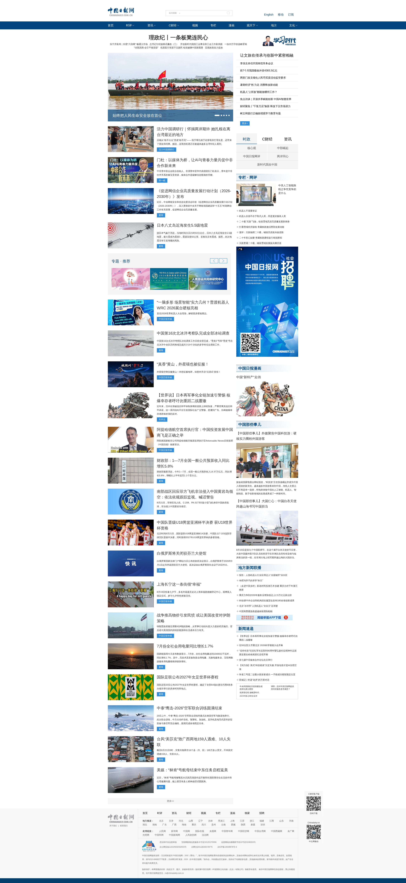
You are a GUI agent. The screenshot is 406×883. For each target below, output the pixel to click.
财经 (188, 813)
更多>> (170, 801)
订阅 (291, 14)
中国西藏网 (276, 831)
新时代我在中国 (267, 164)
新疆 (253, 824)
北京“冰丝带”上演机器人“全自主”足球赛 (258, 606)
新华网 (174, 831)
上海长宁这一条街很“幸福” (179, 584)
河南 (291, 821)
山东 (281, 821)
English (268, 14)
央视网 (213, 831)
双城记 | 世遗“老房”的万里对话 (254, 680)
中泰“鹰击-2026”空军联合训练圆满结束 (189, 708)
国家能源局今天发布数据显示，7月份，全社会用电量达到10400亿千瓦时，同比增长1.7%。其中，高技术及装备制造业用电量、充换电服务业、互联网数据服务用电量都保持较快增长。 (195, 658)
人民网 (162, 831)
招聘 (261, 813)
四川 (204, 824)
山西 (191, 821)
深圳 (263, 824)
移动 (281, 14)
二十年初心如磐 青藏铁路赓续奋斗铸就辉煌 (260, 237)
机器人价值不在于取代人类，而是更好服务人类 (262, 216)
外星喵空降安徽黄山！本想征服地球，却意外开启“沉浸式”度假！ (189, 372)
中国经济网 (243, 831)
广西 (174, 824)
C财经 (173, 25)
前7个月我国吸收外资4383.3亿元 (258, 70)
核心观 (251, 148)
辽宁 (200, 821)
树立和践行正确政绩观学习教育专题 (260, 113)
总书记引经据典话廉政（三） (164, 44)
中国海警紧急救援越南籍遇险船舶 (255, 611)
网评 (253, 177)
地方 (274, 25)
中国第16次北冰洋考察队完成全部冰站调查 (193, 333)
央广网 (291, 831)
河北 (181, 821)
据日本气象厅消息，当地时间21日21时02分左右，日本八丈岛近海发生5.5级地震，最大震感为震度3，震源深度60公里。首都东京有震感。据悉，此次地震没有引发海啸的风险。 (194, 237)
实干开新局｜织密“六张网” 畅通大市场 (129, 44)
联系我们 (124, 826)
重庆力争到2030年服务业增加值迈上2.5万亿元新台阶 (265, 595)
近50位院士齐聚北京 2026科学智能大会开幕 (261, 645)
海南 (184, 824)
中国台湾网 (260, 831)
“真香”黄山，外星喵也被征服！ (183, 364)
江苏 (242, 821)
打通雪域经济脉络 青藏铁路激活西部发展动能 (261, 227)
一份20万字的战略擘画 (235, 44)
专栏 (213, 25)
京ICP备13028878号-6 (227, 847)
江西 (271, 821)
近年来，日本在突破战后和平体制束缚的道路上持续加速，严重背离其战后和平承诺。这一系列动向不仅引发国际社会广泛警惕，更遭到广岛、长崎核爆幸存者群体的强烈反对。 (194, 410)
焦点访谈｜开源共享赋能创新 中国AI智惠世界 (265, 99)
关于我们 (113, 826)
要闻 (161, 215)
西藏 (233, 824)
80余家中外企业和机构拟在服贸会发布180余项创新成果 (266, 600)
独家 (247, 813)
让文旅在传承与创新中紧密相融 (266, 55)
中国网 (186, 831)
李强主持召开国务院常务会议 (256, 63)
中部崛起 (282, 148)
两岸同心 (282, 156)
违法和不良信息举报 (168, 842)
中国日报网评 (251, 156)
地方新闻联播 (249, 567)
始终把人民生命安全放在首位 (137, 115)
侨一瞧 (162, 180)
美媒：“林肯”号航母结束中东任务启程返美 (192, 770)
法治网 (205, 835)
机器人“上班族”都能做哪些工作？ (258, 92)
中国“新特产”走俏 (248, 377)
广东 (164, 824)
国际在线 (199, 831)
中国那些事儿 (249, 424)
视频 (195, 25)
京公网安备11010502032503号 (173, 847)
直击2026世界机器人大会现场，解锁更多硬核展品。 (183, 313)
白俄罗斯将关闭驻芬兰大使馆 (181, 553)
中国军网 (159, 835)
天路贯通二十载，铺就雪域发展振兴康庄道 (260, 243)
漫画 (231, 25)
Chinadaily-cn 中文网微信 (314, 832)
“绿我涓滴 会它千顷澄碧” (146, 47)
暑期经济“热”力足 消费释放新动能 (259, 84)
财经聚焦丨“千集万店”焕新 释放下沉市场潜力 (265, 106)
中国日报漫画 (249, 368)
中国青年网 (227, 831)
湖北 (145, 824)
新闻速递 (246, 628)
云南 (223, 824)
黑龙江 (221, 821)
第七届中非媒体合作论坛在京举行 (255, 660)
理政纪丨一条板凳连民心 (178, 37)
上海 (232, 821)
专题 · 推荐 (120, 261)
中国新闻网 (174, 835)
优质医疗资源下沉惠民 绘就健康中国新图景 (181, 47)
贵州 (213, 824)
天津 (171, 821)
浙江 (252, 821)
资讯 (150, 25)
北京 (161, 821)
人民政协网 (190, 835)
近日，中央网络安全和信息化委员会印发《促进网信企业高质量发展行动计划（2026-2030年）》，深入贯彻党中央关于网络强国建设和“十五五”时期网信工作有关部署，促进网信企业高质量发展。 (194, 206)
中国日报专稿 (165, 319)
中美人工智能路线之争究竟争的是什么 (287, 189)
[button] (217, 115)
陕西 (243, 824)
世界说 (162, 419)
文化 (292, 25)
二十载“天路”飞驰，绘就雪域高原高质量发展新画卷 (264, 221)
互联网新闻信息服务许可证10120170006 (198, 842)
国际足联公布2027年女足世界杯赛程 (187, 677)
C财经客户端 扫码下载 (313, 803)
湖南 (154, 824)
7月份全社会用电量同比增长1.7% (185, 646)
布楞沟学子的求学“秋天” (251, 580)
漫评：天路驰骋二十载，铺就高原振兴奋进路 (261, 232)
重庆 (194, 824)
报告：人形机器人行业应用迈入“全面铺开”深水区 (263, 575)
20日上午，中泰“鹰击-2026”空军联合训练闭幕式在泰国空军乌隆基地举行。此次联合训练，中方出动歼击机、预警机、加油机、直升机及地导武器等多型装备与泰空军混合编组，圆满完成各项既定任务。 (194, 719)
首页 (111, 25)
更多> (245, 123)
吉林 (210, 821)
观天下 (251, 25)
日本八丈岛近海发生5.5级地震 (182, 225)
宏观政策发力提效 (214, 47)
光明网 (146, 835)
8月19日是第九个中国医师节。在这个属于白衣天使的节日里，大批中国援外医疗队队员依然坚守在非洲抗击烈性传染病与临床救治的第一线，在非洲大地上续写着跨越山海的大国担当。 (267, 554)
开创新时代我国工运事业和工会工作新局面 (201, 44)
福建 (262, 821)
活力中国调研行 (166, 149)
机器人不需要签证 (248, 210)
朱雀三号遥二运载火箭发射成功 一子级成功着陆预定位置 (267, 674)
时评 (129, 25)
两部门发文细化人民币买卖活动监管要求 (263, 77)
